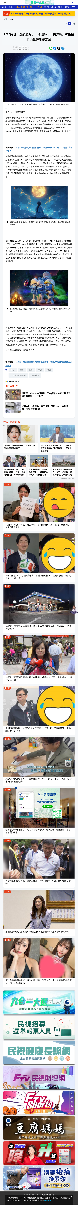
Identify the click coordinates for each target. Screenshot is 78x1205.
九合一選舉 (36, 6)
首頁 (4, 6)
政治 (53, 6)
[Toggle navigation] (5, 2)
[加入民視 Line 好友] (39, 803)
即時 (11, 6)
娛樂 (67, 6)
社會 (60, 6)
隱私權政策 (47, 1200)
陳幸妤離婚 (22, 6)
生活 (74, 6)
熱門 (46, 6)
